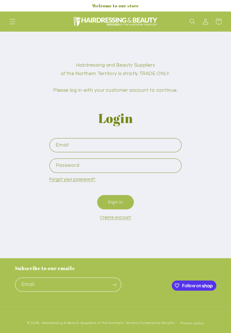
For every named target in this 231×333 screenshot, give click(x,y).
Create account (115, 217)
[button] (12, 21)
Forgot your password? (72, 179)
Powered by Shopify (157, 323)
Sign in (115, 202)
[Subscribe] (114, 284)
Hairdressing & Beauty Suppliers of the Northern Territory (90, 323)
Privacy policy (192, 323)
